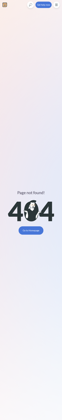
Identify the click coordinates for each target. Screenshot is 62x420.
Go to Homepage (31, 230)
